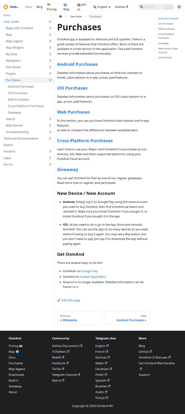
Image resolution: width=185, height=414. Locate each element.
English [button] (102, 7)
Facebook (58, 363)
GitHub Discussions (65, 346)
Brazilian (101, 386)
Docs (28, 7)
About (13, 392)
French (100, 352)
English (100, 346)
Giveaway (67, 169)
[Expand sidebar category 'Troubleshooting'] (50, 132)
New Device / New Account (168, 50)
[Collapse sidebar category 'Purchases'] (50, 80)
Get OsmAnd (165, 57)
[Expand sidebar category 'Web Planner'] (50, 125)
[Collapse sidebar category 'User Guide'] (50, 22)
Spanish (100, 380)
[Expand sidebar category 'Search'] (50, 119)
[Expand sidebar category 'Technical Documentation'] (50, 138)
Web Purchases (73, 112)
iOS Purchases (72, 88)
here (75, 287)
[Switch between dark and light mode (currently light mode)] (179, 7)
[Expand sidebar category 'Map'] (50, 34)
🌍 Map (66, 7)
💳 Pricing (52, 7)
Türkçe (100, 398)
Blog (39, 7)
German (101, 357)
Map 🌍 (14, 352)
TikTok (56, 369)
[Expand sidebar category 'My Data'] (50, 54)
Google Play (89, 271)
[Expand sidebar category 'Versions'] (50, 151)
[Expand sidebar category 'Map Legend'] (50, 41)
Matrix (56, 380)
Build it (13, 380)
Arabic (99, 392)
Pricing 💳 (16, 346)
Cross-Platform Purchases (85, 140)
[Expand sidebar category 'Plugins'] (50, 73)
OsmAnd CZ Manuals (153, 357)
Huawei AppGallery (93, 277)
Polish (99, 375)
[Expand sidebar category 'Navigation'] (50, 60)
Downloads (16, 375)
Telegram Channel (64, 375)
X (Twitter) (59, 352)
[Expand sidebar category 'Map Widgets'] (50, 47)
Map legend (17, 369)
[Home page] (60, 16)
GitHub (120, 7)
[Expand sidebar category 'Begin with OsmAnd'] (50, 28)
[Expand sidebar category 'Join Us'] (50, 164)
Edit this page (71, 300)
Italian (99, 363)
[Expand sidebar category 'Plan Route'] (50, 67)
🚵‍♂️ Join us (81, 7)
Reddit (56, 357)
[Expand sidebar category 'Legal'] (50, 158)
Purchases (16, 363)
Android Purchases (77, 64)
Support (144, 375)
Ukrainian (102, 369)
